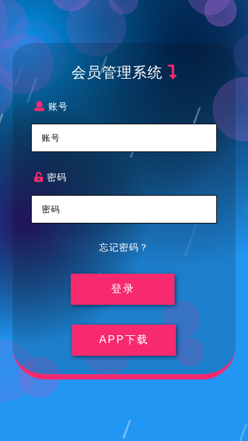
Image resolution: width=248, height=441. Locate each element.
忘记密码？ (124, 247)
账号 (56, 106)
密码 (55, 177)
